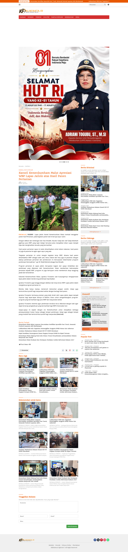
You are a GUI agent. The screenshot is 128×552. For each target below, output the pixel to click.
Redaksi (51, 545)
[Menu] (20, 4)
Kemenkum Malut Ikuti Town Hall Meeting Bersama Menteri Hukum (95, 226)
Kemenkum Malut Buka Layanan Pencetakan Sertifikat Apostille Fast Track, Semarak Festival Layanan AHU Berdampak (47, 325)
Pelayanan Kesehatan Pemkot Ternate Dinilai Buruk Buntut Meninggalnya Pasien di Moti (99, 322)
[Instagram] (104, 540)
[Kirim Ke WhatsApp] (77, 350)
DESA (77, 17)
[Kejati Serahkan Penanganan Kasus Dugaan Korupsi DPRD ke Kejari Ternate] (28, 382)
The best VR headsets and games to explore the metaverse (96, 348)
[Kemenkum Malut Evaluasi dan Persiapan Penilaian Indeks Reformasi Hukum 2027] (69, 382)
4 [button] (66, 161)
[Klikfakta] (31, 11)
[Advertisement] (64, 32)
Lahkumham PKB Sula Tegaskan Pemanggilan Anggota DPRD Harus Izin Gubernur (80, 1)
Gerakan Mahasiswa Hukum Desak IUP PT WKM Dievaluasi (38, 331)
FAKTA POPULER (57, 17)
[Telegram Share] (73, 350)
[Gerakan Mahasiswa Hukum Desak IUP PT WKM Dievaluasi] (69, 363)
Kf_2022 (24, 182)
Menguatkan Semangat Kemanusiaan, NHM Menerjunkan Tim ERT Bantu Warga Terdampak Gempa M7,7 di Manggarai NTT (100, 314)
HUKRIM (30, 17)
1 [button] (60, 161)
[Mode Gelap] (108, 4)
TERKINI (38, 17)
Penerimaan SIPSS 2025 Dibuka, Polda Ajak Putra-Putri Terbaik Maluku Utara (95, 354)
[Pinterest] (101, 540)
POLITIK (46, 17)
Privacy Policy (66, 545)
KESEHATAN (69, 17)
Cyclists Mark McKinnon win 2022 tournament (96, 360)
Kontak (57, 545)
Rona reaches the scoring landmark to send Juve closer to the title (96, 342)
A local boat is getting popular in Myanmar (95, 367)
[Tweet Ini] (66, 350)
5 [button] (68, 161)
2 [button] (62, 161)
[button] (105, 4)
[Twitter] (98, 540)
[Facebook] (95, 540)
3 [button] (64, 161)
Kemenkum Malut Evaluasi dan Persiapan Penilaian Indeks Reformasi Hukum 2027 (46, 340)
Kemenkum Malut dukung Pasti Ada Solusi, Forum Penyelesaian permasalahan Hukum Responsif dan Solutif (47, 336)
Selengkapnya (94, 232)
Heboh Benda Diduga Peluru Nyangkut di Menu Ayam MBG (99, 306)
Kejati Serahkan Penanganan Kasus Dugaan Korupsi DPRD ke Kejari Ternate (44, 333)
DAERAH (23, 17)
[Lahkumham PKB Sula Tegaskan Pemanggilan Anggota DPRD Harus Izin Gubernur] (48, 363)
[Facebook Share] (63, 350)
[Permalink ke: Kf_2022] (20, 183)
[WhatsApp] (107, 540)
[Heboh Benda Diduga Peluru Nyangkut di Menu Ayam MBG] (86, 306)
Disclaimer (76, 545)
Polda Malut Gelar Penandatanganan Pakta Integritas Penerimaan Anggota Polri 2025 (96, 373)
